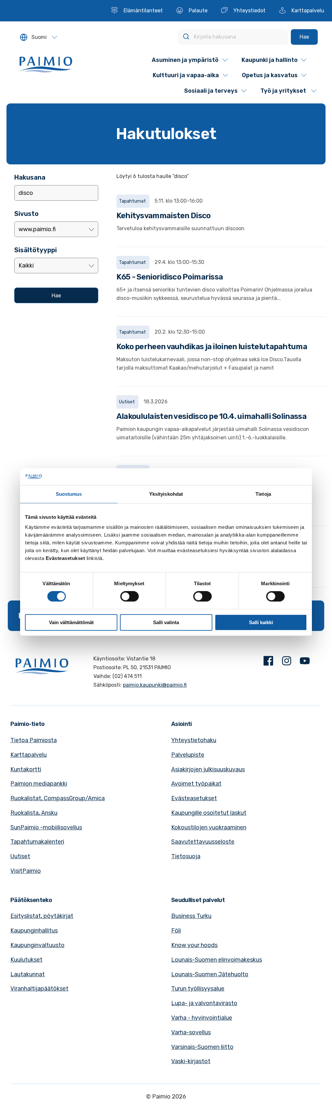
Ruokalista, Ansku (33, 812)
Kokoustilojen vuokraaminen (208, 827)
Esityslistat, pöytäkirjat (41, 916)
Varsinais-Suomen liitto (202, 1047)
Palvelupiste (187, 754)
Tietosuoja (185, 856)
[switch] (129, 596)
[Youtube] (305, 662)
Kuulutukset (26, 959)
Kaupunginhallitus (34, 930)
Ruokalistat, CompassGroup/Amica (57, 798)
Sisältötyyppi (35, 250)
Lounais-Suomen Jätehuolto (209, 974)
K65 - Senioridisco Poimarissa (169, 276)
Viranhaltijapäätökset (39, 988)
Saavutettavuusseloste (202, 841)
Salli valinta (166, 622)
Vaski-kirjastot (190, 1061)
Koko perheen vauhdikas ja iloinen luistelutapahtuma (211, 346)
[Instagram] (287, 662)
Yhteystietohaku (193, 740)
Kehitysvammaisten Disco (163, 215)
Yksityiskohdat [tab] (166, 494)
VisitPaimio (25, 870)
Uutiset (20, 856)
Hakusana (29, 177)
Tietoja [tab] (263, 494)
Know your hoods (194, 945)
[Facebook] (268, 662)
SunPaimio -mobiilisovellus (46, 827)
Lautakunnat (27, 974)
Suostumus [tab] (69, 494)
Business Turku (191, 916)
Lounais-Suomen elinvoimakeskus (216, 959)
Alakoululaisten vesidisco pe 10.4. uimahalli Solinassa (211, 416)
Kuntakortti (25, 769)
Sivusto (26, 214)
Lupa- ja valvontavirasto (204, 1003)
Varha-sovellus (191, 1032)
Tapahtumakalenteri (37, 841)
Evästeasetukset (194, 798)
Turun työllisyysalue (197, 988)
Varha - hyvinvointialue (201, 1017)
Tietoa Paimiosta (33, 740)
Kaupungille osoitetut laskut (208, 812)
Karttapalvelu (28, 754)
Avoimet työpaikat (196, 783)
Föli (176, 930)
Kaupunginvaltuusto (37, 945)
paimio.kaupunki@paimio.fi (155, 685)
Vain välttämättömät (71, 622)
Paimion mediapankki (38, 783)
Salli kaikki (261, 622)
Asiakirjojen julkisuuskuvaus (208, 769)
